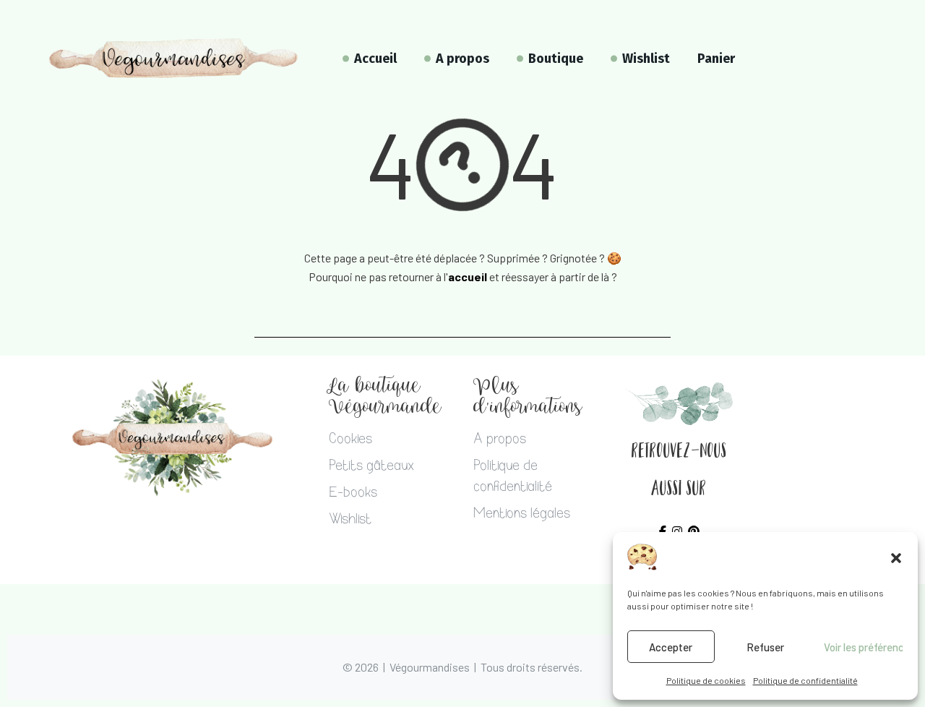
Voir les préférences (863, 647)
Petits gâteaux (371, 467)
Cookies (350, 440)
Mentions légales (521, 514)
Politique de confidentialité (805, 680)
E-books (353, 493)
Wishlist (350, 520)
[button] (896, 557)
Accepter (670, 647)
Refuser (765, 647)
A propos (499, 440)
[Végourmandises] (173, 58)
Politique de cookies (706, 680)
